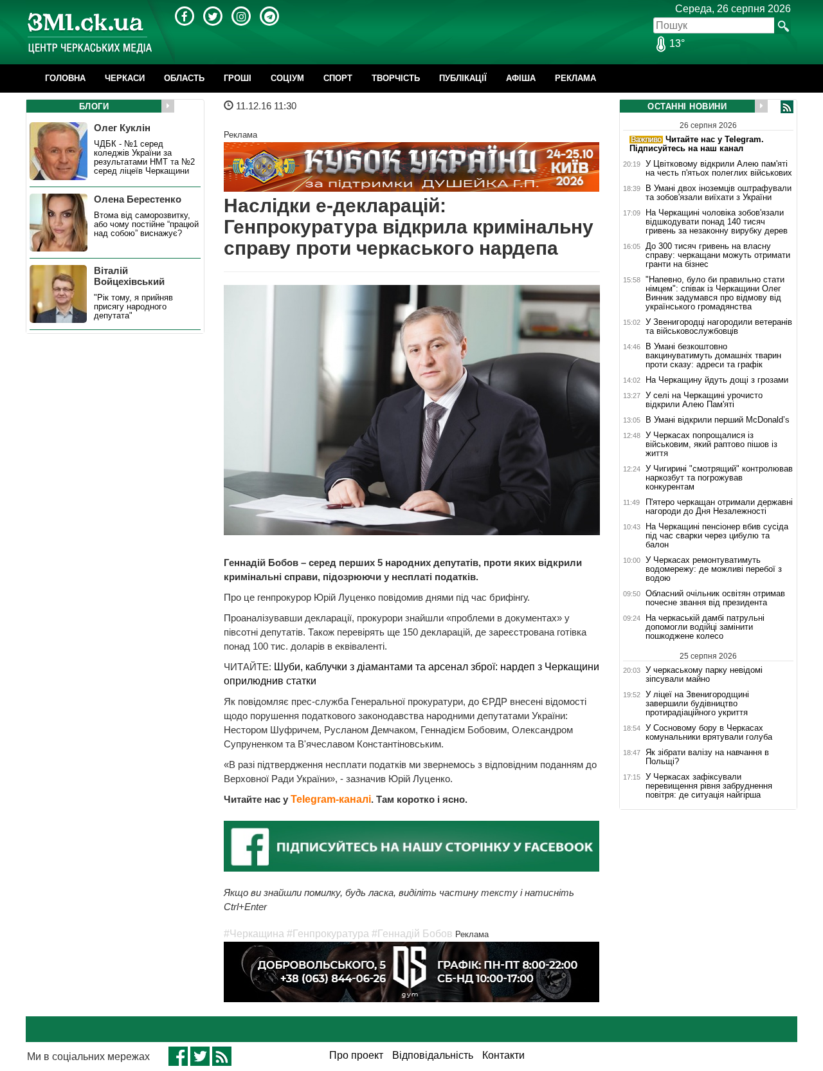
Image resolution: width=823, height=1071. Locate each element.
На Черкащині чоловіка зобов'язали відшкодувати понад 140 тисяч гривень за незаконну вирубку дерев (717, 221)
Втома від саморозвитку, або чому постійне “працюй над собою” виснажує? (146, 224)
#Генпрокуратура (328, 933)
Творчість (396, 78)
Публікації (463, 78)
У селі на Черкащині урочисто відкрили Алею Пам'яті (704, 400)
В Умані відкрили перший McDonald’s (718, 420)
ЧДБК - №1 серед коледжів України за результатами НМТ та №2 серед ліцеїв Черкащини (144, 158)
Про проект (356, 1055)
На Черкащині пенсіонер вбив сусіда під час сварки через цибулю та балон (717, 535)
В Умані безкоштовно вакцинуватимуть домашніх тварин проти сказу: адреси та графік (713, 355)
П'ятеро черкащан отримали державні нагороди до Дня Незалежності (719, 507)
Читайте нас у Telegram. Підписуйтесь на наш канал (696, 143)
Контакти (503, 1055)
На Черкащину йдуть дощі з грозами (717, 380)
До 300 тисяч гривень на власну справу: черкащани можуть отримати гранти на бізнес (718, 255)
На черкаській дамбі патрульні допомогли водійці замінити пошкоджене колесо (705, 627)
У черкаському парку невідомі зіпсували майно (704, 674)
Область (184, 78)
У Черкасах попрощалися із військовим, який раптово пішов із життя (711, 444)
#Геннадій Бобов (412, 933)
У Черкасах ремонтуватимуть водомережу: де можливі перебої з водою (714, 569)
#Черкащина (254, 933)
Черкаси (125, 78)
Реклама (575, 78)
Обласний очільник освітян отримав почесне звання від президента (715, 598)
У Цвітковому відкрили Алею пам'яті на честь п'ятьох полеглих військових (719, 169)
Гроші (237, 78)
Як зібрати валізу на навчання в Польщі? (707, 757)
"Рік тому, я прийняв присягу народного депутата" (133, 306)
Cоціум (287, 78)
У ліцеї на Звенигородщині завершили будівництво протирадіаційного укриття (697, 703)
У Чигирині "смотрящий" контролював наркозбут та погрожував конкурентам (719, 477)
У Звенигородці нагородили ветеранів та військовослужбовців (719, 327)
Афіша (521, 78)
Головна (65, 78)
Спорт (337, 78)
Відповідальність (432, 1055)
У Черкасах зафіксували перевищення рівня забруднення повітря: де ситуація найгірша (709, 786)
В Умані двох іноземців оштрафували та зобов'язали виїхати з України (718, 193)
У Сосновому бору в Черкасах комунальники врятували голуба (709, 733)
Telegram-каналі (331, 799)
